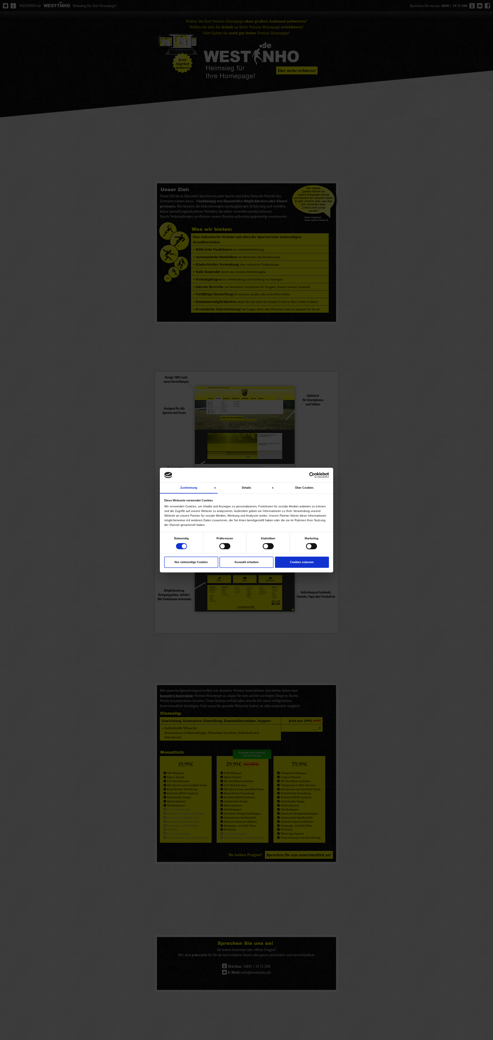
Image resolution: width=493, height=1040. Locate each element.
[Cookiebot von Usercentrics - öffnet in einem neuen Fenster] (312, 475)
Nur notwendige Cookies (191, 562)
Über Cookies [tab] (304, 487)
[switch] (224, 546)
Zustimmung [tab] (188, 487)
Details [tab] (246, 487)
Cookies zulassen (302, 562)
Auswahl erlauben (246, 562)
